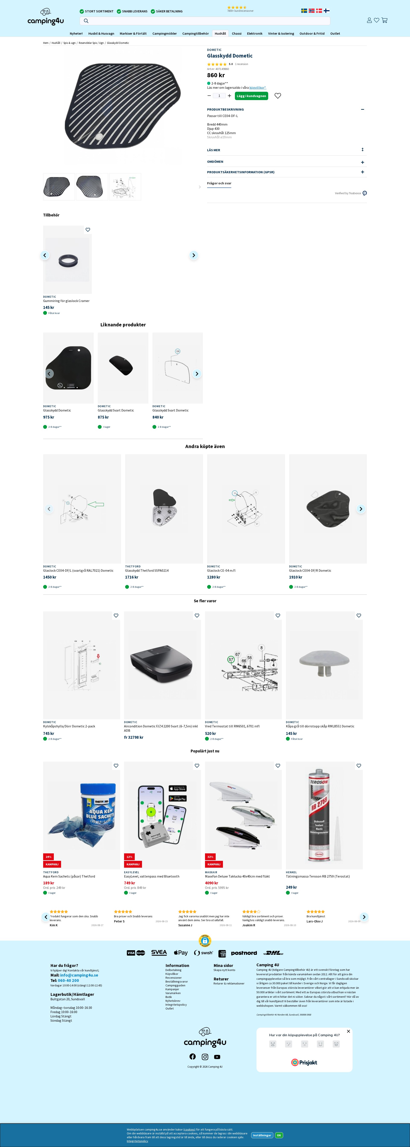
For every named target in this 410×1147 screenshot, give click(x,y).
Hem (45, 42)
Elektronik (254, 33)
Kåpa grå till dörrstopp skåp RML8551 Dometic (320, 726)
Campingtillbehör (195, 33)
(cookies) (189, 1129)
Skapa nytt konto (224, 970)
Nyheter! (76, 33)
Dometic (214, 49)
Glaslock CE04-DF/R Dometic (310, 570)
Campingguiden (175, 985)
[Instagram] (205, 1057)
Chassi (237, 33)
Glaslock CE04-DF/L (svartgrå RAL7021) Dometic (78, 570)
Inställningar (262, 1135)
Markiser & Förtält (133, 33)
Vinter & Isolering (281, 33)
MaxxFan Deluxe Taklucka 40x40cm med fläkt (237, 876)
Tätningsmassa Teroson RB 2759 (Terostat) (318, 876)
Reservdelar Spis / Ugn (91, 42)
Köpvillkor (171, 974)
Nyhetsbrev (172, 1001)
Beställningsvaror (176, 981)
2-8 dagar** (219, 83)
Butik (168, 997)
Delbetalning (173, 970)
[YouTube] (217, 1057)
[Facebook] (192, 1057)
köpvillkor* (257, 87)
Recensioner (173, 978)
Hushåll (220, 33)
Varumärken (173, 993)
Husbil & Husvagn (101, 33)
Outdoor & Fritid (312, 33)
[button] (243, 9)
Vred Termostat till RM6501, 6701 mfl (232, 726)
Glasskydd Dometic (118, 42)
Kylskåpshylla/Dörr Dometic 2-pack (69, 726)
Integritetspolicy (176, 1004)
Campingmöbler (164, 33)
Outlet (335, 33)
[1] (123, 106)
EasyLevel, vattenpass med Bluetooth (151, 876)
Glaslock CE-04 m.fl (221, 570)
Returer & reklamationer (229, 983)
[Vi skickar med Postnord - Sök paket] (244, 954)
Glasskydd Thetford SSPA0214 (146, 570)
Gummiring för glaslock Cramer (66, 301)
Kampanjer (172, 989)
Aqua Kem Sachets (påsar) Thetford (69, 876)
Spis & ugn (69, 42)
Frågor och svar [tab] (219, 183)
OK (279, 1135)
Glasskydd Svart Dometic (116, 410)
